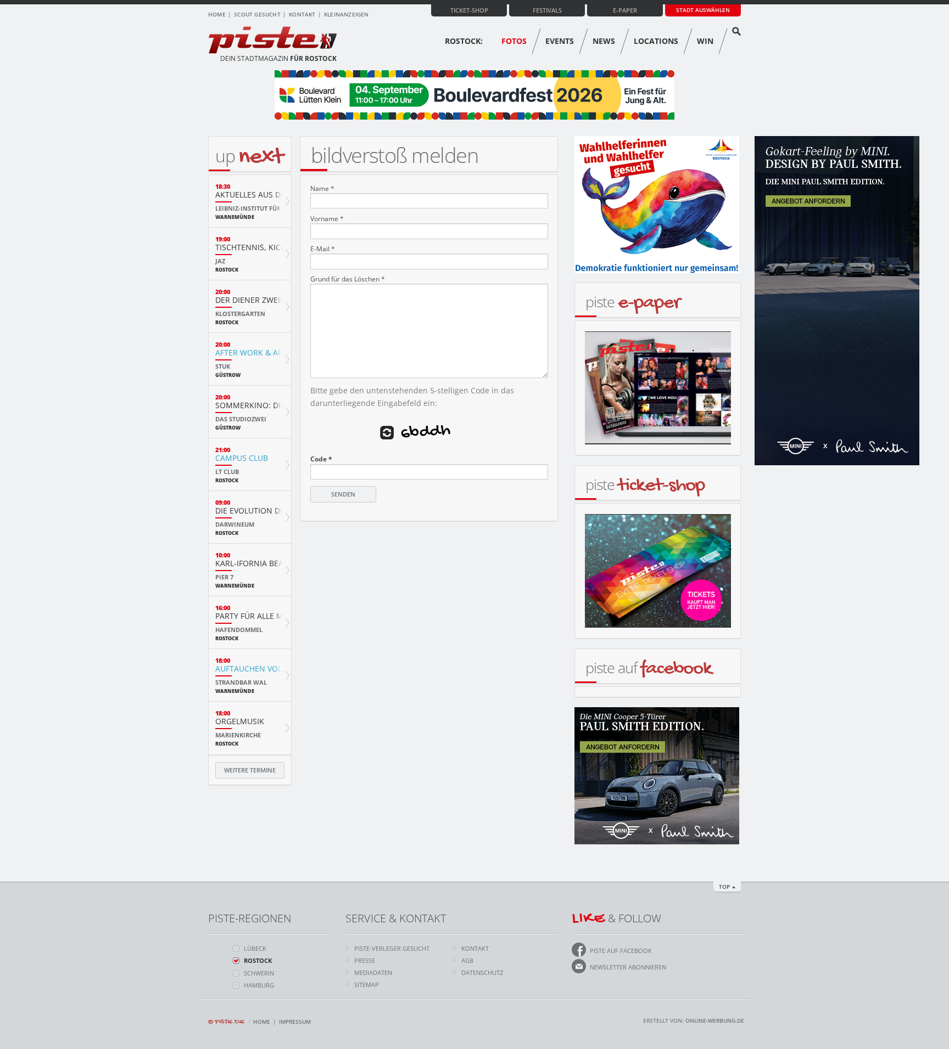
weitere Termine (250, 770)
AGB (467, 960)
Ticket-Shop (469, 10)
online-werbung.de (714, 1020)
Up (249, 155)
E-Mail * (322, 249)
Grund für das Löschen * (347, 279)
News (604, 41)
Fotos (514, 41)
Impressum (295, 1021)
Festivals (547, 10)
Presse (364, 960)
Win (705, 41)
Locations (656, 41)
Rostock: (464, 41)
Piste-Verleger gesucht (391, 948)
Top (724, 886)
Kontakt (302, 14)
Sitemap (366, 984)
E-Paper (625, 10)
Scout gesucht (257, 14)
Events (559, 41)
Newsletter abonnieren (628, 967)
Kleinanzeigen (346, 14)
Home (217, 14)
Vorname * (327, 219)
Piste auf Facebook (621, 950)
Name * (322, 188)
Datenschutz (482, 972)
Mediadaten (373, 972)
